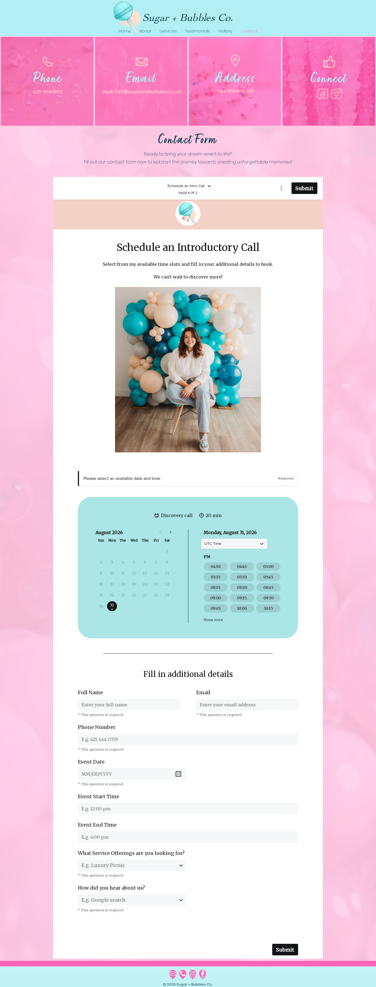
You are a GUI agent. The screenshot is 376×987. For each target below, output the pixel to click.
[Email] (173, 974)
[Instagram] (336, 93)
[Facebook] (322, 93)
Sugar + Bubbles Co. (187, 17)
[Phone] (183, 974)
